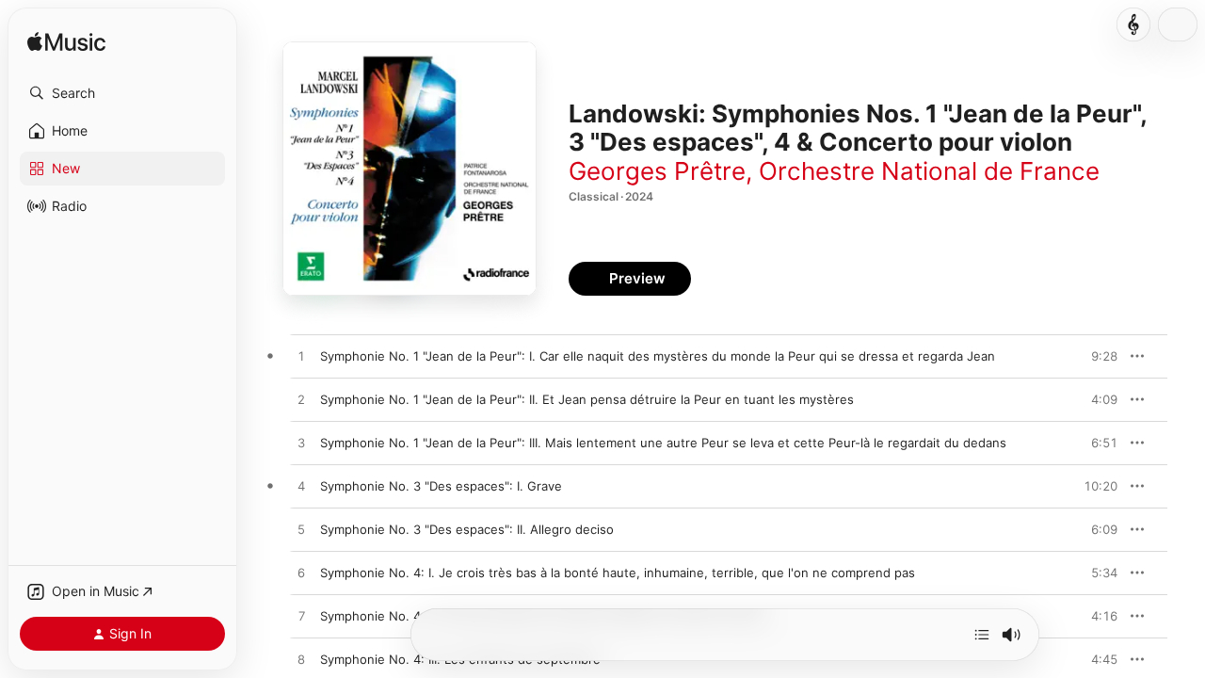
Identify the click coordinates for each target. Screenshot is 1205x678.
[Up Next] (982, 635)
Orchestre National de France (929, 171)
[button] (122, 93)
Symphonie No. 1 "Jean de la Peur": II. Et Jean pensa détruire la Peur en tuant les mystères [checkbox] (587, 399)
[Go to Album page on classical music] (1133, 24)
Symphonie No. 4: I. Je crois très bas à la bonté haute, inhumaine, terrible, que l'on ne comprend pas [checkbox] (617, 572)
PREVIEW (1096, 356)
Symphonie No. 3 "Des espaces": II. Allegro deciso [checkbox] (467, 529)
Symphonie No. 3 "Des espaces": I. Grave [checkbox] (441, 485)
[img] (66, 43)
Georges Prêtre (657, 171)
